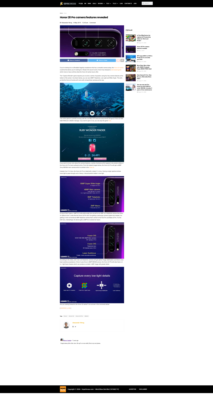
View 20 (91, 167)
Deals (94, 3)
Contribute (128, 3)
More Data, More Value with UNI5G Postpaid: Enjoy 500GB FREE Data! (144, 67)
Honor (65, 316)
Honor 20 (71, 316)
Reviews (100, 3)
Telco (114, 3)
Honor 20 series (118, 68)
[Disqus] (92, 358)
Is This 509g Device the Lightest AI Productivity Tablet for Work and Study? (144, 37)
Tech (107, 3)
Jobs (135, 3)
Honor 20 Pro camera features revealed (143, 47)
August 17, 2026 (142, 80)
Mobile (86, 316)
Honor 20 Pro (79, 316)
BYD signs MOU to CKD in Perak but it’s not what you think (144, 57)
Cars (121, 3)
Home (61, 13)
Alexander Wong (78, 323)
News (89, 3)
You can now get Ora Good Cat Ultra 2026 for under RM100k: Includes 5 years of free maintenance (144, 87)
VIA (69, 308)
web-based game (116, 70)
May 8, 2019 (141, 50)
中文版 (81, 3)
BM (85, 3)
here (109, 121)
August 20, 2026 (142, 71)
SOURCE (63, 308)
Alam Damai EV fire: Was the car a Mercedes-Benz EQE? (144, 76)
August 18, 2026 (142, 43)
